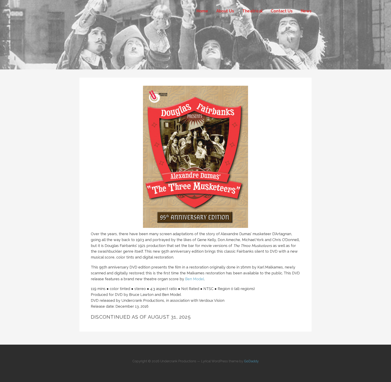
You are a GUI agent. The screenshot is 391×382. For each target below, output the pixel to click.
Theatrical (252, 11)
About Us (225, 11)
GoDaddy (251, 361)
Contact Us (281, 11)
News (306, 11)
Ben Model (194, 279)
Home (202, 11)
